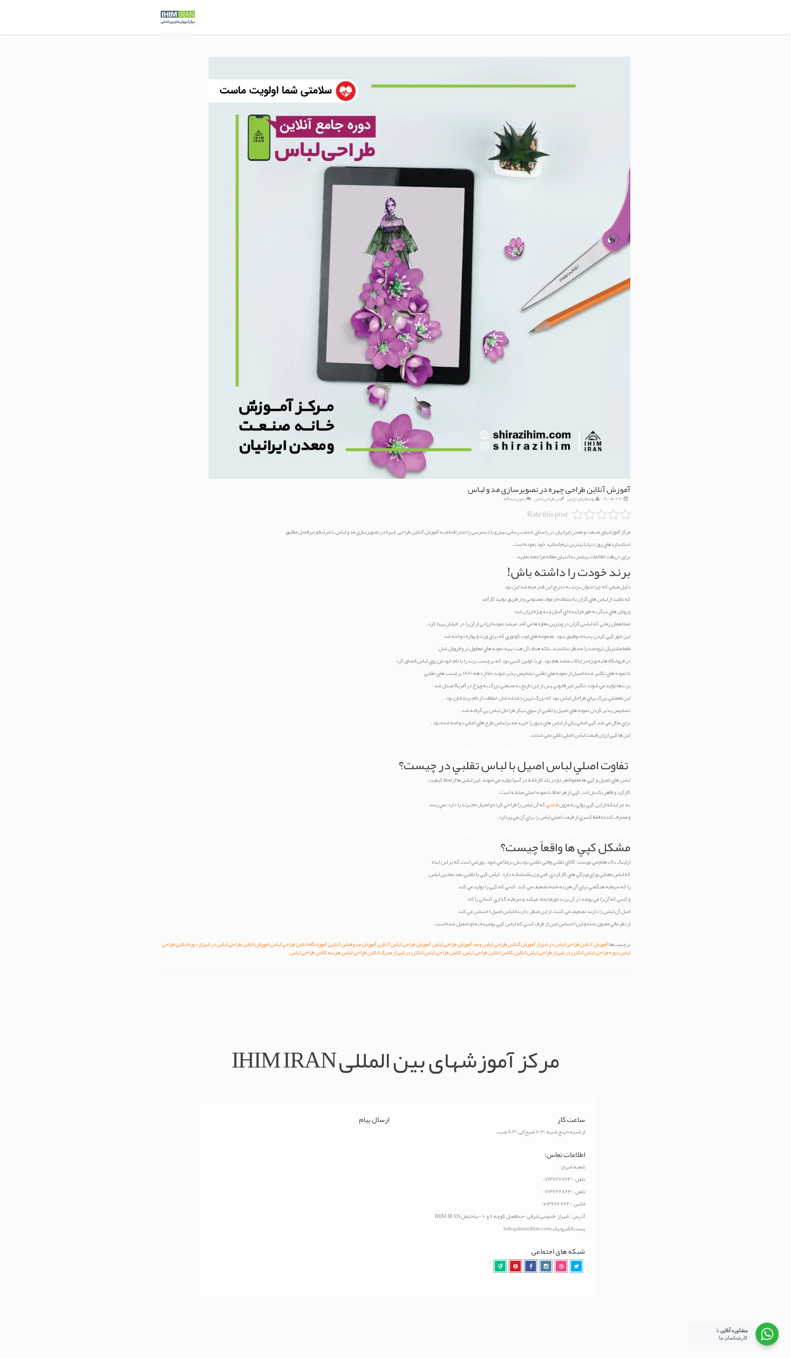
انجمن (624, 936)
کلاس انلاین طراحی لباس (488, 952)
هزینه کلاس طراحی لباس (315, 952)
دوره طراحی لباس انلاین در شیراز (585, 952)
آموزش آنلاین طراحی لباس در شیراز (572, 944)
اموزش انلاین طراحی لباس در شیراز (234, 944)
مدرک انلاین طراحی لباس (367, 952)
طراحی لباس (544, 498)
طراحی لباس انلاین (533, 952)
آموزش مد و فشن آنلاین (352, 944)
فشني (552, 804)
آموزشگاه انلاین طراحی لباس (298, 944)
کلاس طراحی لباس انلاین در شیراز (427, 952)
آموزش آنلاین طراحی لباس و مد (504, 944)
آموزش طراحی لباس (452, 944)
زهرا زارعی (575, 498)
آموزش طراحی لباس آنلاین (404, 944)
